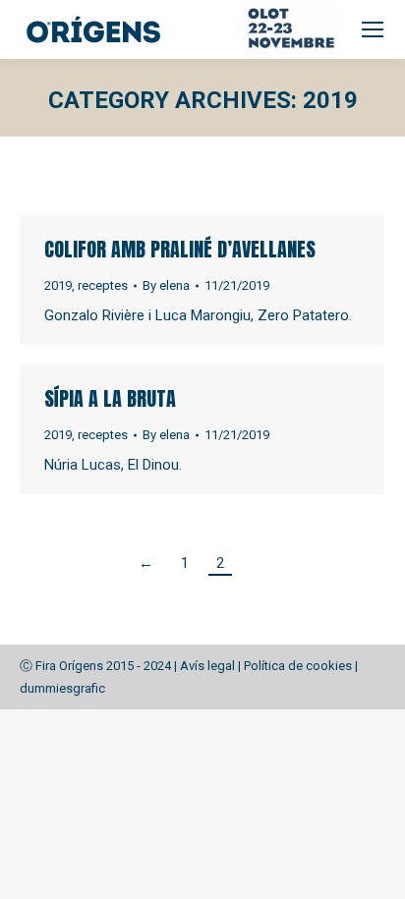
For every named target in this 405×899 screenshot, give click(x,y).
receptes (103, 285)
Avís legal (207, 665)
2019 (58, 285)
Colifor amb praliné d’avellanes (180, 249)
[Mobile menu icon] (372, 29)
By (166, 285)
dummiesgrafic (62, 688)
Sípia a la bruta (110, 398)
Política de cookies (298, 665)
